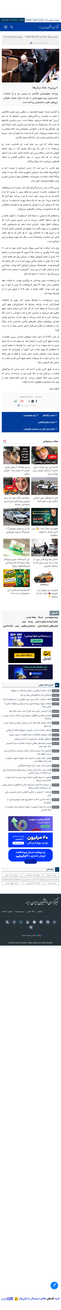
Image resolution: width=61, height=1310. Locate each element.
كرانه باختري (8, 626)
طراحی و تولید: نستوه (29, 935)
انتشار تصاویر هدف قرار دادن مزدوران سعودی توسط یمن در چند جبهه (27, 724)
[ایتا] (47, 922)
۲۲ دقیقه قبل (55, 695)
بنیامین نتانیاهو (49, 415)
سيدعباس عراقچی (28, 626)
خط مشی (30, 911)
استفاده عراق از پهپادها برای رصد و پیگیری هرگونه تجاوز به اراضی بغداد (28, 705)
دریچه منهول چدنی (12, 883)
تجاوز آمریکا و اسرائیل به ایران (46, 621)
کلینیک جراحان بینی (33, 883)
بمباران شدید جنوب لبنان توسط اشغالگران (34, 765)
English (28, 20)
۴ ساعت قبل (55, 792)
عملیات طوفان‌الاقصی (46, 422)
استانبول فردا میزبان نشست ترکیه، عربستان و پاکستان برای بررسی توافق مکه (27, 752)
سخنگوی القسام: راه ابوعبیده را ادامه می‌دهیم (33, 739)
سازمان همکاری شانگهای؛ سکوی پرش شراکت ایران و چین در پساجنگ (26, 717)
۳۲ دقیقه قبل (55, 704)
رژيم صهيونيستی (29, 415)
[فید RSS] (7, 922)
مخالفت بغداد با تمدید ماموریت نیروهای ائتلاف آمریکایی (28, 730)
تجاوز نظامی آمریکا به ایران (48, 626)
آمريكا (40, 617)
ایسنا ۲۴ (14, 20)
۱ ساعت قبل (56, 716)
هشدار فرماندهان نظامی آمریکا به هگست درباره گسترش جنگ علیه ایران (28, 745)
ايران (24, 621)
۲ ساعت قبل (56, 758)
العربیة (35, 20)
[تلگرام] (34, 922)
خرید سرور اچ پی (28, 879)
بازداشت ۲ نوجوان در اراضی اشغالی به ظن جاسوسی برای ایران (28, 794)
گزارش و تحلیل (52, 37)
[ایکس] (20, 922)
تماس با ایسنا (7, 911)
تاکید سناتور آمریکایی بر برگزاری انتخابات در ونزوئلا (31, 690)
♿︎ (54, 1285)
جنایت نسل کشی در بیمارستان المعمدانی (39, 429)
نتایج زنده (6, 20)
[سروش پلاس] (40, 922)
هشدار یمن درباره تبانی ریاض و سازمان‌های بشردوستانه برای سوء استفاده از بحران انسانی (27, 771)
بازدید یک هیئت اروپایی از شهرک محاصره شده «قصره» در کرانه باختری (28, 808)
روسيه (30, 621)
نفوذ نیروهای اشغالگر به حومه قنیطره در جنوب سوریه (30, 734)
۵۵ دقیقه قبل (55, 711)
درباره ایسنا (19, 911)
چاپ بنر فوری (51, 875)
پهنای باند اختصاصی (32, 875)
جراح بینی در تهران (11, 875)
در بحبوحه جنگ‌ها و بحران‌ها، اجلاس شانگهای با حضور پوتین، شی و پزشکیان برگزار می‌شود (26, 786)
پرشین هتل (52, 883)
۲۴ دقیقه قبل (55, 700)
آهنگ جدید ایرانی (52, 879)
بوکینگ (4, 879)
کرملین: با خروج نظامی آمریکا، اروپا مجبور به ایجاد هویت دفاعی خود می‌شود (28, 779)
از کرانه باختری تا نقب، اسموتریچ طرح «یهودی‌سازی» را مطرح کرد (29, 801)
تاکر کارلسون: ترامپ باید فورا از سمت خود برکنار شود (30, 711)
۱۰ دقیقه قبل (56, 691)
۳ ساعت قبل (55, 778)
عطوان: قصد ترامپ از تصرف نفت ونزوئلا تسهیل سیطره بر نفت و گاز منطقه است (28, 760)
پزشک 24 (39, 879)
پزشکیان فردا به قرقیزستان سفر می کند (35, 695)
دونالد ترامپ (31, 617)
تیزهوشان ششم (14, 879)
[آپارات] (30, 927)
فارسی (41, 20)
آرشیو (22, 20)
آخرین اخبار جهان (46, 685)
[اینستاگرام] (14, 922)
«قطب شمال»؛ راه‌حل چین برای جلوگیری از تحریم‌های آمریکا (27, 699)
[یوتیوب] (27, 922)
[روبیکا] (54, 922)
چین (17, 626)
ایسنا (48, 26)
